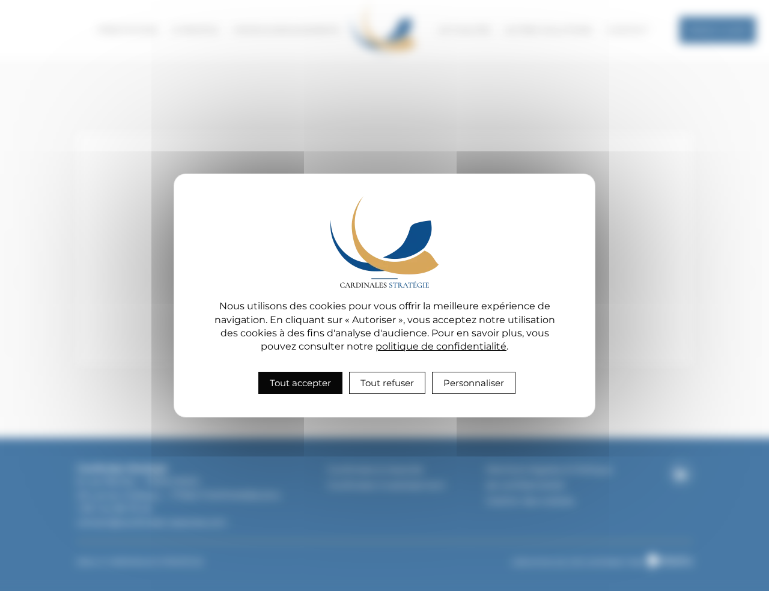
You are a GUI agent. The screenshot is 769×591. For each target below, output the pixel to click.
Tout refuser (387, 383)
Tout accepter (300, 383)
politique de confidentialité (440, 346)
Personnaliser (473, 383)
